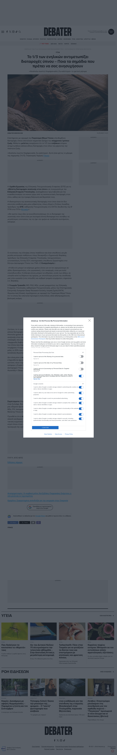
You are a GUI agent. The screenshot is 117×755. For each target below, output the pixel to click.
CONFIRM (45, 427)
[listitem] (58, 352)
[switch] (81, 356)
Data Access (58, 434)
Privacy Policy (69, 434)
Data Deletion (48, 434)
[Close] (90, 321)
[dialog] (58, 377)
